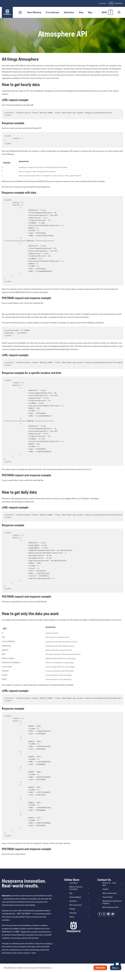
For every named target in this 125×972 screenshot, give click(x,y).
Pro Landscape (52, 12)
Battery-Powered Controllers (75, 888)
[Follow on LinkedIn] (108, 914)
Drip (70, 893)
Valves (71, 917)
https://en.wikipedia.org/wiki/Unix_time (58, 346)
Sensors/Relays (75, 897)
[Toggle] (88, 887)
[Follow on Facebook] (100, 914)
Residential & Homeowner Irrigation (112, 902)
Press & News (108, 897)
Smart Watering (34, 12)
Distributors (102, 3)
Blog (90, 12)
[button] (111, 3)
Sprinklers (73, 901)
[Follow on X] (104, 914)
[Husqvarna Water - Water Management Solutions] (7, 12)
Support (106, 889)
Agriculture (69, 12)
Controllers (73, 883)
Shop (81, 12)
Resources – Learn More (109, 884)
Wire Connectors (75, 905)
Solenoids (73, 913)
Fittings (72, 909)
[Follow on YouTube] (113, 914)
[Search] (119, 12)
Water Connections (110, 893)
